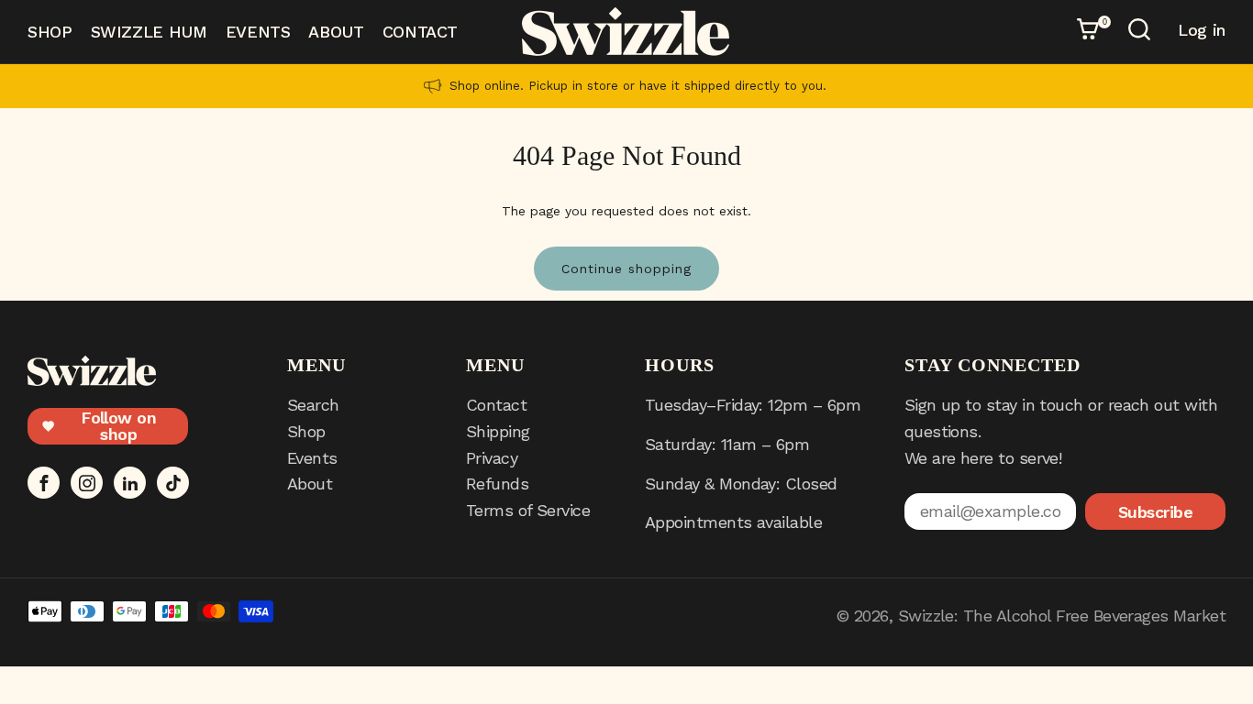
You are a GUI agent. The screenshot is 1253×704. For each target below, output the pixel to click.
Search (313, 404)
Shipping (498, 431)
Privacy (491, 458)
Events (258, 31)
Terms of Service (528, 510)
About (335, 31)
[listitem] (626, 86)
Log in (1201, 30)
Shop (50, 31)
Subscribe (1155, 512)
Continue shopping (626, 268)
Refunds (497, 483)
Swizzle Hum (149, 31)
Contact (420, 31)
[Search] (1142, 32)
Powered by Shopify (756, 615)
